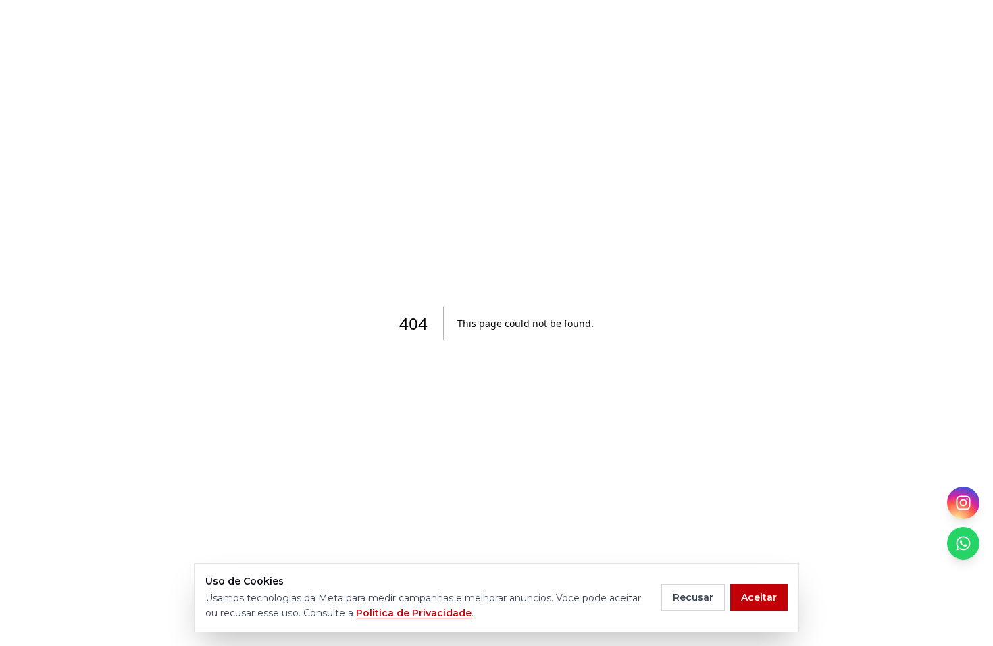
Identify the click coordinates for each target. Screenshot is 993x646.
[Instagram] (963, 503)
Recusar (693, 597)
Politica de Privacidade (414, 613)
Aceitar (759, 597)
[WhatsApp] (963, 543)
